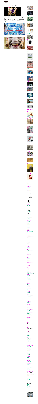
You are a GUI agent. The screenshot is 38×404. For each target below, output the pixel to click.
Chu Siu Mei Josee (29, 388)
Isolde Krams (28, 243)
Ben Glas (28, 255)
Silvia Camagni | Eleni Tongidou (30, 367)
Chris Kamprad (28, 21)
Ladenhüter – (28, 244)
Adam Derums (28, 97)
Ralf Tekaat (28, 335)
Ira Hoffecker (28, 379)
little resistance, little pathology (30, 371)
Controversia (28, 260)
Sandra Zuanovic (29, 211)
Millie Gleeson (28, 351)
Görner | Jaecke (28, 33)
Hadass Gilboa (28, 227)
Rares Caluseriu (28, 385)
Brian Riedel (28, 354)
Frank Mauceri (28, 235)
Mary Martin (28, 191)
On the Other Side (29, 288)
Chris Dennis (28, 313)
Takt (27, 190)
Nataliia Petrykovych (29, 218)
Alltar (27, 192)
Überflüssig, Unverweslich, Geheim (30, 236)
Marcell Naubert (28, 143)
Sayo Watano (28, 275)
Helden (28, 378)
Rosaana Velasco (28, 341)
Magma (28, 229)
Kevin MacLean (28, 180)
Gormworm (28, 232)
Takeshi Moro (28, 364)
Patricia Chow (28, 156)
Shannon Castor (28, 91)
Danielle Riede (28, 357)
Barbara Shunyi (28, 216)
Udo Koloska (28, 103)
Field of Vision (28, 286)
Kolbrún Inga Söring (29, 338)
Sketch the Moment (29, 346)
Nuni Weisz (28, 237)
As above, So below (29, 220)
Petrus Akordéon (28, 184)
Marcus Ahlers (28, 332)
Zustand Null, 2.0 (28, 39)
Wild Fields (28, 51)
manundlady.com (5, 21)
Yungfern (28, 68)
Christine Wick (28, 247)
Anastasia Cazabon (29, 302)
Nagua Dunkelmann (29, 205)
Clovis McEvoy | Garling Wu (29, 270)
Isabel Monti (28, 187)
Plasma (28, 45)
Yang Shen (28, 387)
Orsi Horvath (28, 310)
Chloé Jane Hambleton (29, 386)
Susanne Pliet (28, 50)
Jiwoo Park (28, 318)
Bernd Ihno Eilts (28, 258)
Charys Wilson (28, 221)
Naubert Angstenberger (29, 27)
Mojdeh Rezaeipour (29, 279)
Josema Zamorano (29, 225)
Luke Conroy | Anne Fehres (29, 250)
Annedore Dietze (28, 15)
